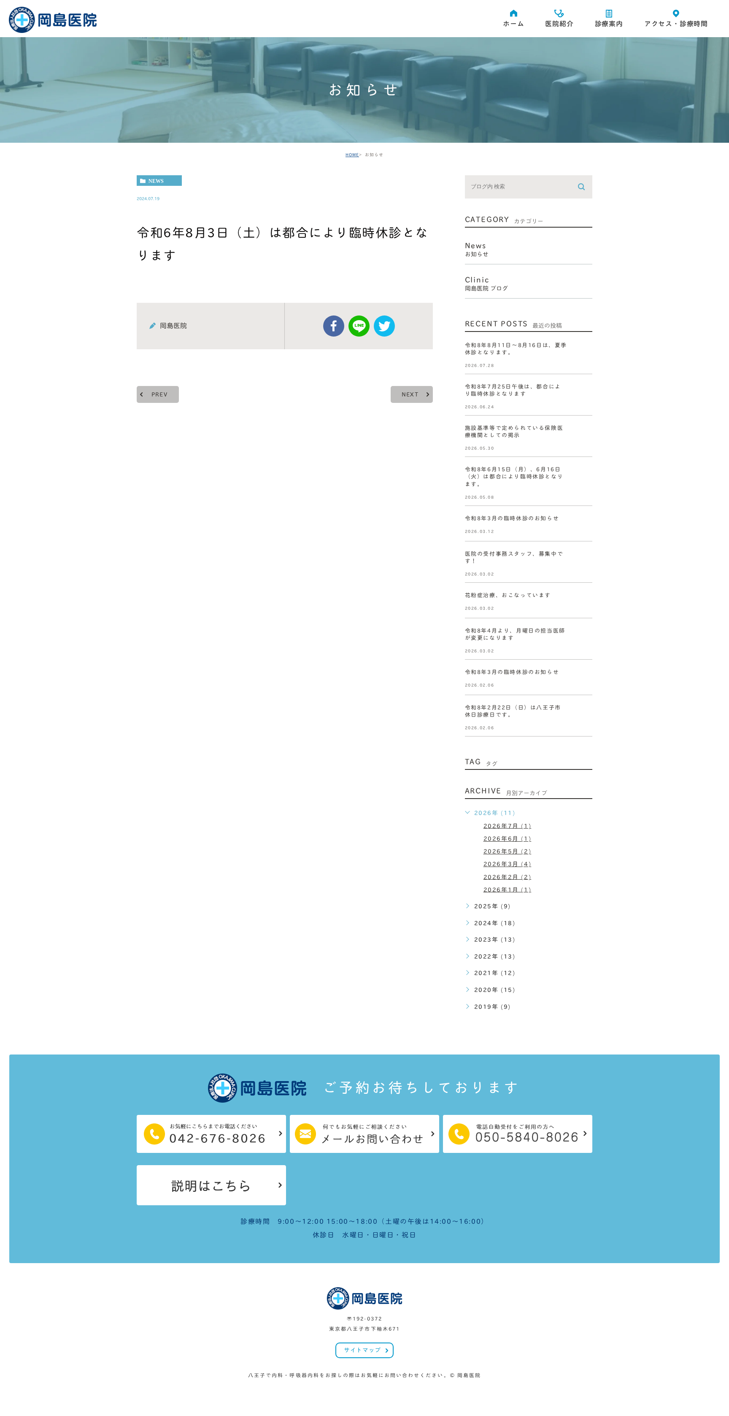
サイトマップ (362, 1350)
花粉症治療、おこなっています (508, 595)
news (156, 180)
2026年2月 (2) (507, 877)
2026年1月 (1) (507, 889)
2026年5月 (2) (507, 851)
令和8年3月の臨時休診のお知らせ (512, 518)
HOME (352, 154)
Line (359, 326)
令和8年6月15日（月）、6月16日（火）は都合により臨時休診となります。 (514, 477)
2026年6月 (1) (507, 839)
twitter (384, 326)
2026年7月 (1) (507, 826)
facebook (333, 326)
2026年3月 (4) (507, 864)
